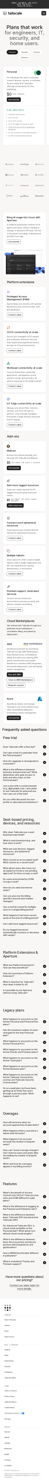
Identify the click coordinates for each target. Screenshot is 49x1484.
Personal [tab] (12, 52)
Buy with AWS (14, 674)
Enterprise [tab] (24, 57)
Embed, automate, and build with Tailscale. (24, 4)
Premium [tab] (36, 52)
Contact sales (14, 315)
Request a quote (16, 685)
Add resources (15, 505)
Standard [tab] (24, 52)
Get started (13, 99)
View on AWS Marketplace (20, 680)
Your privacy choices (11, 1413)
